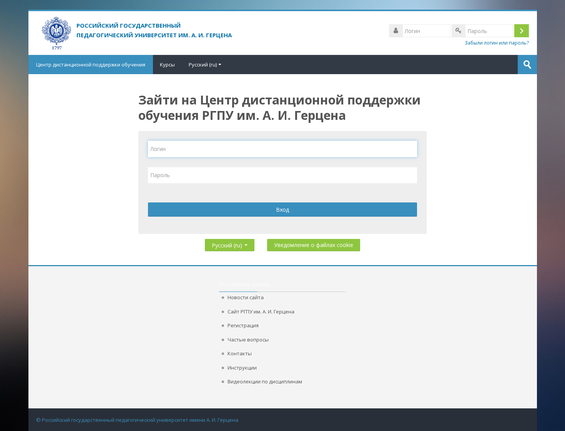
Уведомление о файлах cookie (313, 245)
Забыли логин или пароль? (497, 43)
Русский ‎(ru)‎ (203, 64)
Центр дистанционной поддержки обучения (90, 64)
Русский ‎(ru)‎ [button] (228, 244)
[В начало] (156, 28)
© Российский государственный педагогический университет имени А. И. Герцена (137, 419)
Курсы (167, 64)
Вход (282, 209)
